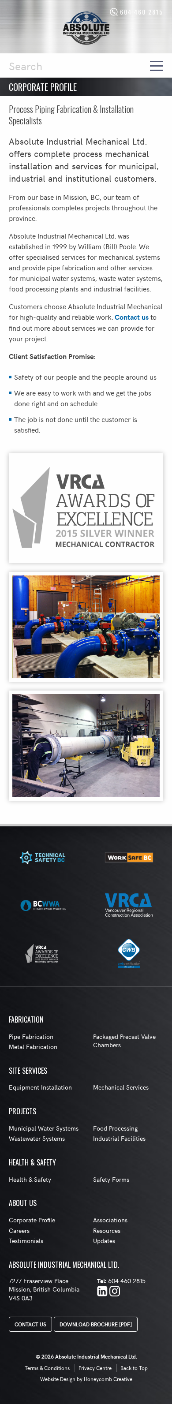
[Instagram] (114, 1292)
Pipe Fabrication (31, 1036)
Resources (106, 1230)
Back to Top (134, 1367)
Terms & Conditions (47, 1367)
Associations (110, 1220)
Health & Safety (30, 1179)
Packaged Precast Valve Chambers (124, 1040)
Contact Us (30, 1324)
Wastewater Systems (37, 1138)
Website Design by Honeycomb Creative (86, 1378)
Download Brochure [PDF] (96, 1324)
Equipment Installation (40, 1087)
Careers (19, 1230)
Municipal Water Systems (44, 1128)
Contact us (132, 316)
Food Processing (115, 1128)
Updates (104, 1240)
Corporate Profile (32, 1220)
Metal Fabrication (33, 1046)
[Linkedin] (102, 1292)
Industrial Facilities (119, 1138)
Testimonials (26, 1240)
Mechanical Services (121, 1087)
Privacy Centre (95, 1367)
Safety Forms (111, 1179)
